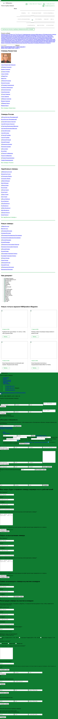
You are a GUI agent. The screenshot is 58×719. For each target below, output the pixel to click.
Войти (33, 435)
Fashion (3, 40)
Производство (41, 41)
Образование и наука (22, 36)
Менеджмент (22, 35)
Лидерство (15, 35)
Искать (17, 45)
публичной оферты (29, 442)
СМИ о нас (5, 382)
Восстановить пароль (41, 435)
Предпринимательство (7, 35)
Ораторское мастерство (33, 38)
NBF (52, 19)
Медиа (49, 36)
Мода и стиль (20, 41)
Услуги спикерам (48, 13)
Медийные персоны (36, 35)
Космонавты (8, 42)
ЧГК (29, 13)
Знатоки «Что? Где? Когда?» (15, 34)
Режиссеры (30, 42)
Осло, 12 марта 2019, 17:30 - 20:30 (10, 637)
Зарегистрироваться (24, 443)
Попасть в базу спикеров (6, 427)
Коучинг (43, 35)
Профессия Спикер (36, 13)
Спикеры (23, 13)
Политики (26, 41)
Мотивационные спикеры (49, 34)
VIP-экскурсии (50, 25)
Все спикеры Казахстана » (8, 108)
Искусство (10, 39)
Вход (4, 432)
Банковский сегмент (10, 40)
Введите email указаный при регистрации (10, 469)
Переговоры (45, 36)
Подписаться (18, 426)
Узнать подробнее (47, 466)
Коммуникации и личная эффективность (33, 34)
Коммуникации (39, 40)
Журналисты (42, 42)
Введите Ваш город (8, 437)
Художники (36, 42)
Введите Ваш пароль (25, 438)
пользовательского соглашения (40, 442)
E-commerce (25, 40)
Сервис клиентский (50, 39)
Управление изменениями (45, 38)
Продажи (14, 36)
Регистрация (6, 433)
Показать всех (4, 34)
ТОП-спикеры (38, 19)
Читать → (6, 336)
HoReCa (13, 42)
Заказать (3, 684)
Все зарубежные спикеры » (9, 217)
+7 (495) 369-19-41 (50, 4)
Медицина (46, 40)
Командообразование (6, 36)
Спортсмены (4, 39)
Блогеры (18, 38)
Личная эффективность (39, 39)
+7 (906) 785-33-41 (32, 4)
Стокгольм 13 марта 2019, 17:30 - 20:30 (30, 637)
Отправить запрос (5, 531)
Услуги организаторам (24, 19)
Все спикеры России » (7, 162)
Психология (24, 38)
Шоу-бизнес (18, 40)
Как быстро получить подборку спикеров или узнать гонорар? (17, 29)
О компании (30, 25)
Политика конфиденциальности (8, 392)
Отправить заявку (5, 669)
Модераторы (31, 36)
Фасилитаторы (31, 40)
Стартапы (38, 36)
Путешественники (33, 41)
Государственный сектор (19, 39)
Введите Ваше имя (32, 437)
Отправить (3, 406)
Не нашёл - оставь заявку (6, 428)
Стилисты (48, 42)
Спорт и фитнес (29, 39)
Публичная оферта (21, 392)
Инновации (4, 643)
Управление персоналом (11, 41)
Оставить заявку (4, 449)
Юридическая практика (21, 42)
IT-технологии (49, 35)
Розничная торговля (11, 38)
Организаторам (7, 381)
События (46, 19)
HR (35, 36)
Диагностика (40, 25)
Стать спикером (7, 380)
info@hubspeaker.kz (50, 5)
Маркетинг (28, 35)
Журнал (5, 378)
